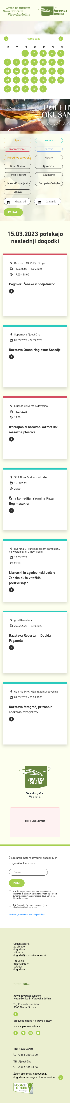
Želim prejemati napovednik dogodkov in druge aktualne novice (34, 1075)
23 (34, 80)
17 (43, 71)
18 (52, 71)
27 (7, 89)
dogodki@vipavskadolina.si (29, 955)
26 (60, 80)
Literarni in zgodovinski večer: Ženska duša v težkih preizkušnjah (32, 577)
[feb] (6, 38)
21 (16, 80)
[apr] (61, 38)
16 (34, 71)
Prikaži (13, 212)
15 (25, 71)
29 (25, 89)
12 (60, 62)
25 (52, 80)
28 (16, 89)
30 (34, 89)
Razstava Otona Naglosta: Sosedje (35, 349)
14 (16, 71)
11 (52, 62)
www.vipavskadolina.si (27, 1026)
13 (7, 71)
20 (7, 80)
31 (43, 89)
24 (43, 80)
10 (43, 62)
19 (60, 71)
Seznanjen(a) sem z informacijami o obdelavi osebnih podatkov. (31, 906)
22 (25, 80)
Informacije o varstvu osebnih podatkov (27, 914)
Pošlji (16, 883)
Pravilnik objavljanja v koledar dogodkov (21, 965)
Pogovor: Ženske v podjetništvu (33, 284)
